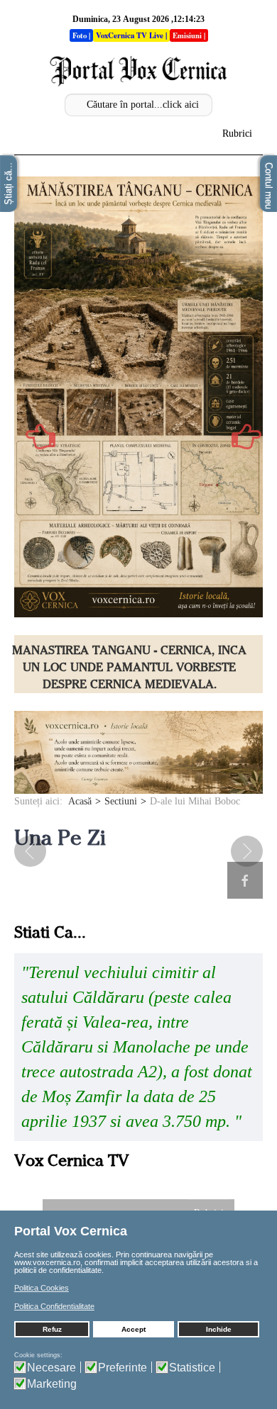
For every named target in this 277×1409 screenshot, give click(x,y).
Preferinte (122, 1367)
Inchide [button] (219, 1329)
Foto (79, 35)
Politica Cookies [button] (41, 1288)
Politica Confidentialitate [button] (54, 1306)
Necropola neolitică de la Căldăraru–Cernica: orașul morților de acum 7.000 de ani (129, 667)
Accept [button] (133, 1329)
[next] (238, 851)
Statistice (192, 1367)
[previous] (39, 851)
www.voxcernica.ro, (48, 1262)
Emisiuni (187, 35)
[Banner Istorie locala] (138, 751)
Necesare (51, 1367)
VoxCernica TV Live (129, 35)
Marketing (52, 1384)
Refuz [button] (52, 1329)
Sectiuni (120, 801)
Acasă (80, 801)
